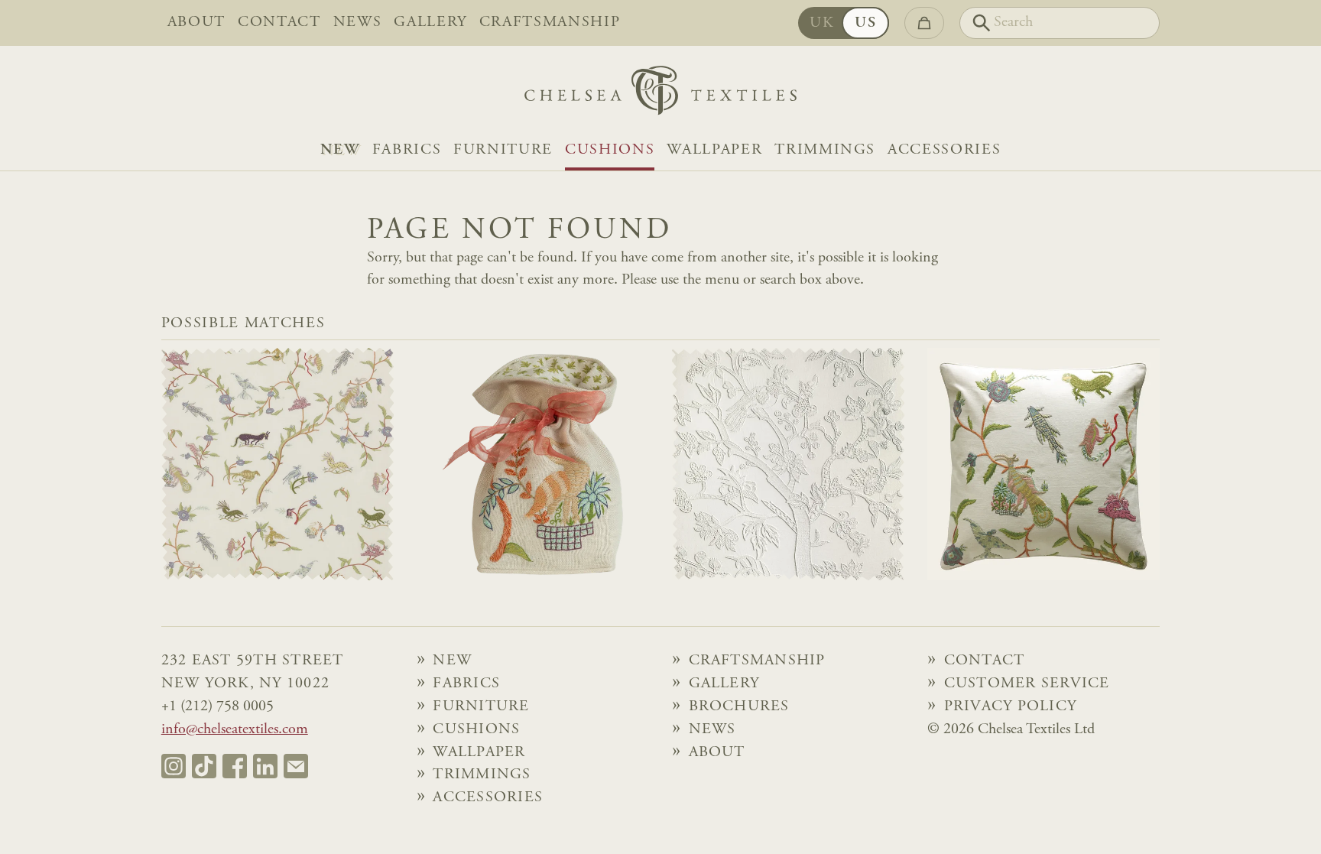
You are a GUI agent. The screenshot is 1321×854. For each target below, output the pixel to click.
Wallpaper (714, 150)
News (357, 22)
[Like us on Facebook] (234, 766)
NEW (340, 150)
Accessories (944, 150)
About (196, 22)
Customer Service (1027, 684)
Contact (279, 22)
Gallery (430, 22)
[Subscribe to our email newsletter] (296, 766)
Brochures (739, 707)
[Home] (660, 94)
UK (822, 23)
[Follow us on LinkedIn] (265, 766)
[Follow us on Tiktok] (204, 766)
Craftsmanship (550, 22)
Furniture (503, 150)
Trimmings (824, 150)
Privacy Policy (1010, 707)
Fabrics (407, 150)
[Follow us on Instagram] (173, 766)
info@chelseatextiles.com (234, 729)
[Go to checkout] (924, 23)
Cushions (609, 150)
